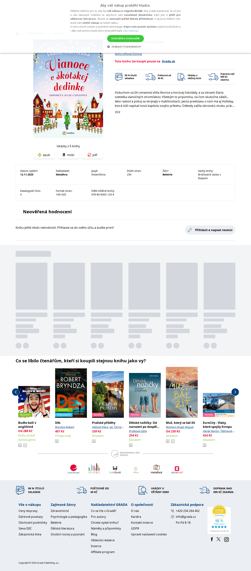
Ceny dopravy (28, 511)
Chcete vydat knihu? (105, 523)
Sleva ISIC (25, 528)
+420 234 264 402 (188, 511)
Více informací (131, 30)
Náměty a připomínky (106, 528)
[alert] (125, 26)
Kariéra (136, 517)
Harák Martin (211, 431)
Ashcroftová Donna (128, 54)
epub (46, 155)
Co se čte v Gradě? (103, 511)
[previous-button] (16, 392)
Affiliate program (103, 552)
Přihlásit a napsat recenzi (213, 230)
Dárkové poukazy (31, 517)
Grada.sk (168, 61)
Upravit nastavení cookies (149, 534)
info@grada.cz (186, 517)
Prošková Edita (138, 431)
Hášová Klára (100, 427)
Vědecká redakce (103, 540)
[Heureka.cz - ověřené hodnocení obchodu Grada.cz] (219, 519)
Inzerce (96, 546)
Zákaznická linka (30, 534)
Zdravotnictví (60, 511)
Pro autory (98, 517)
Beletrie (56, 523)
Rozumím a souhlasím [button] (125, 38)
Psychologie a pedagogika (69, 517)
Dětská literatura (62, 528)
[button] (125, 46)
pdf (94, 155)
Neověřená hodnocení (47, 212)
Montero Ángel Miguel (180, 427)
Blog (94, 534)
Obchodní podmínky (33, 523)
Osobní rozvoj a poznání (68, 534)
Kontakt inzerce (142, 523)
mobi (70, 155)
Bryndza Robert (64, 427)
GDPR (135, 528)
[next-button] (235, 392)
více (117, 112)
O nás (135, 511)
